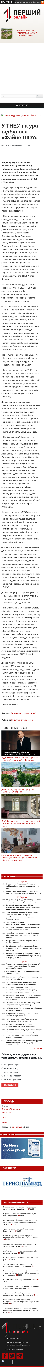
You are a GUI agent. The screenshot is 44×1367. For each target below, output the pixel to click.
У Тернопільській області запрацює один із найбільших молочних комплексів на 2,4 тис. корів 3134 (21, 1310)
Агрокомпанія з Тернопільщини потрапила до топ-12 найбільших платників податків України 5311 (20, 1222)
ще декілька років (12, 1064)
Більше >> (38, 1048)
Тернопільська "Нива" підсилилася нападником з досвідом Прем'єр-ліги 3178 (21, 1294)
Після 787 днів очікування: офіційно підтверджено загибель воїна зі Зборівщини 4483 (20, 1238)
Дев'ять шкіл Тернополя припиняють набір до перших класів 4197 (20, 1252)
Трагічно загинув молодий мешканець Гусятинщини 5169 (18, 1230)
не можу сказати (12, 1072)
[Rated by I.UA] (7, 1361)
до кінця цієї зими (12, 1079)
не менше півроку (12, 1076)
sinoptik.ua (17, 1127)
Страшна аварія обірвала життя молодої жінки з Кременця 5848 (19, 1215)
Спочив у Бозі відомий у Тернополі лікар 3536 (19, 1281)
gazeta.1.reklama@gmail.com (18, 1345)
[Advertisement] (22, 66)
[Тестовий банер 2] (22, 1184)
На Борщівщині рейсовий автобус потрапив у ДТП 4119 (20, 1259)
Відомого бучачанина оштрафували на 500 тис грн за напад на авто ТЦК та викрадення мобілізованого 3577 (21, 1273)
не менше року (11, 1068)
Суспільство (27, 720)
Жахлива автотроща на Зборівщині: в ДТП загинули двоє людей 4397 (20, 1245)
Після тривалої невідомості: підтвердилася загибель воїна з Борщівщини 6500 (20, 1208)
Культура (15, 720)
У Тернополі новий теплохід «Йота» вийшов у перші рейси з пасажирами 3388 (20, 1287)
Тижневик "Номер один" (23, 713)
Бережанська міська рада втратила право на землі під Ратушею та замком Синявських (27, 33)
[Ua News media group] (22, 1150)
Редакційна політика (14, 1349)
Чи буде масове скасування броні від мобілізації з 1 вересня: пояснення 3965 (20, 1265)
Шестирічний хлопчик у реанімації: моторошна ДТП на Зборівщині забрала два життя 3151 (21, 1301)
